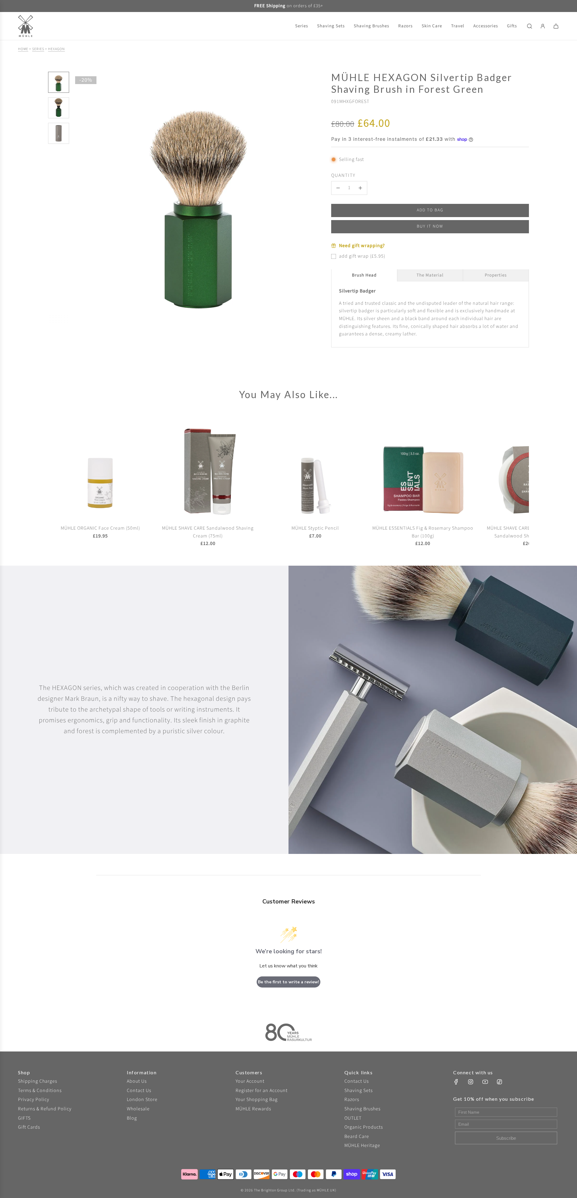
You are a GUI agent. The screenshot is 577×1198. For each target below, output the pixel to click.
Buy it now (430, 227)
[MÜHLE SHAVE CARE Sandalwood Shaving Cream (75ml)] (208, 467)
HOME (23, 49)
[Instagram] (470, 1081)
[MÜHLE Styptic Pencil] (315, 467)
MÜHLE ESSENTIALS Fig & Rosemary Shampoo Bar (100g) (422, 532)
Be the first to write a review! (288, 982)
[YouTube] (485, 1081)
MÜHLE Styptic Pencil (315, 528)
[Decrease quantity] (338, 188)
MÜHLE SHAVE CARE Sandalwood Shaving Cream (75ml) (208, 532)
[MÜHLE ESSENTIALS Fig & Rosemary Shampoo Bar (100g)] (423, 467)
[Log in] (542, 26)
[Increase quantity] (360, 188)
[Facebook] (456, 1081)
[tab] (364, 275)
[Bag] (556, 26)
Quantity (343, 175)
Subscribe (506, 1138)
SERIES (38, 49)
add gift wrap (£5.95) (362, 256)
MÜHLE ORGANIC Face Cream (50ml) (100, 528)
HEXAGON (56, 49)
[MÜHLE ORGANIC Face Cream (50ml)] (100, 467)
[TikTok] (499, 1081)
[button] (78, 197)
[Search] (529, 26)
